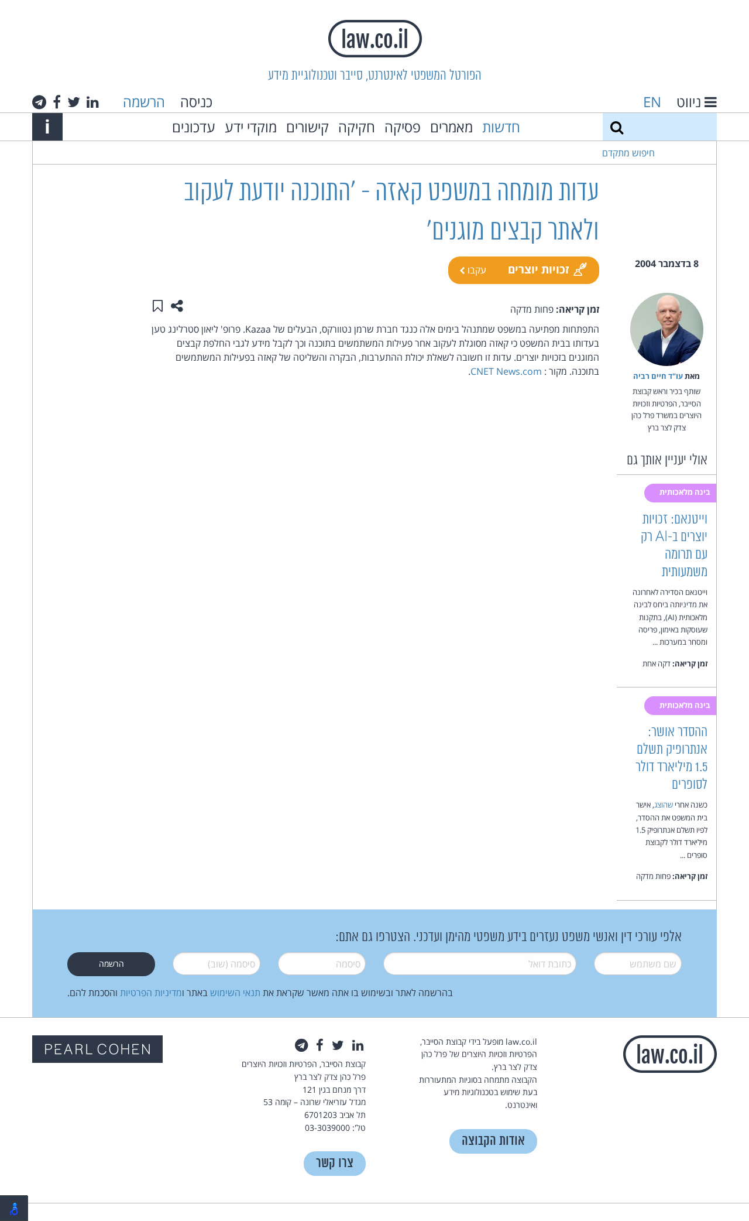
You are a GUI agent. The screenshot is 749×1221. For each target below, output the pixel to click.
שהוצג (663, 804)
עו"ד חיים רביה (658, 376)
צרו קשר (334, 1163)
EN (652, 101)
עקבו (475, 270)
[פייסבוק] (57, 101)
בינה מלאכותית (685, 492)
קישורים (307, 126)
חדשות (501, 126)
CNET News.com (506, 371)
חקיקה (356, 126)
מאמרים (451, 126)
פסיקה (402, 126)
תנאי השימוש (235, 992)
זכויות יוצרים (538, 269)
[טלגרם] (39, 101)
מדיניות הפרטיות (151, 992)
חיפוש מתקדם (628, 152)
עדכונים (193, 126)
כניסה (196, 101)
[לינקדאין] (93, 101)
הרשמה (144, 101)
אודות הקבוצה (493, 1141)
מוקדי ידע (251, 126)
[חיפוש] (617, 127)
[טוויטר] (73, 101)
